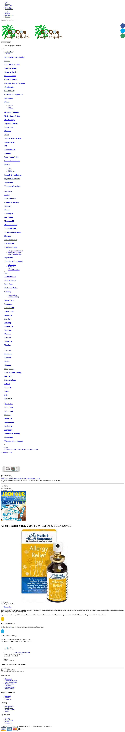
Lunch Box (8, 127)
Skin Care (8, 341)
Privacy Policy (9, 684)
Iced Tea (10, 105)
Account (7, 718)
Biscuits (7, 61)
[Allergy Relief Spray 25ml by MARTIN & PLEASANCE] (44, 602)
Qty (2, 670)
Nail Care (8, 330)
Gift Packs (8, 376)
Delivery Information (11, 680)
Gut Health (8, 217)
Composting (9, 369)
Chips (9, 170)
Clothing (7, 291)
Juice (9, 107)
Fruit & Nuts (11, 171)
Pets (5, 395)
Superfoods (8, 182)
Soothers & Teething (12, 433)
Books (6, 361)
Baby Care (8, 407)
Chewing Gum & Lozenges (14, 83)
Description (7, 607)
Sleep (9, 268)
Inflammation (12, 265)
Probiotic (10, 109)
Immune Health (10, 228)
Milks (6, 135)
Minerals (7, 236)
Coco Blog (8, 685)
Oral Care (8, 426)
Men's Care (8, 326)
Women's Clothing (13, 297)
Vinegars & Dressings (12, 186)
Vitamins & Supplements (13, 261)
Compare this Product (17, 672)
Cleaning (7, 365)
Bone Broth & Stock (12, 65)
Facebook (8, 697)
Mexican (7, 131)
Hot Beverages (9, 120)
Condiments (8, 87)
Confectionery (9, 91)
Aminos (7, 195)
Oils (5, 146)
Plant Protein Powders (14, 252)
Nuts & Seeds (9, 142)
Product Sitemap (9, 709)
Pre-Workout (9, 243)
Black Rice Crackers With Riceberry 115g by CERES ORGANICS (20, 478)
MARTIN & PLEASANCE (22, 652)
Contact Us (8, 699)
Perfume (7, 338)
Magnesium (11, 266)
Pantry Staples (9, 150)
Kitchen (7, 384)
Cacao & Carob (10, 72)
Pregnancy (8, 430)
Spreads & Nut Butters (13, 175)
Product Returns (9, 688)
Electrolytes (8, 213)
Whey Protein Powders (14, 254)
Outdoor (7, 334)
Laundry (7, 387)
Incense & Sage (10, 380)
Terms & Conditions (11, 682)
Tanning (7, 345)
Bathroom (8, 354)
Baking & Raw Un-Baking (14, 57)
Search (7, 711)
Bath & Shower (10, 280)
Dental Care (8, 300)
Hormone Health (10, 225)
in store (11, 627)
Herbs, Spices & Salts (12, 116)
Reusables (8, 399)
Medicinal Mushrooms (12, 232)
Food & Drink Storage (12, 373)
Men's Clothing (12, 295)
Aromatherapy (10, 277)
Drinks (7, 102)
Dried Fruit (8, 98)
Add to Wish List (6, 672)
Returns (7, 721)
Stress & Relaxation (13, 270)
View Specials (9, 708)
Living (6, 391)
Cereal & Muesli (10, 79)
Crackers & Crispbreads (13, 94)
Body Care (8, 284)
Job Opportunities (10, 687)
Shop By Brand (9, 706)
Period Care (8, 311)
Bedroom (7, 358)
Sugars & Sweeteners (12, 179)
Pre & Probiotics (10, 240)
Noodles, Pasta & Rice (12, 138)
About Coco (8, 679)
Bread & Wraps (10, 68)
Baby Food (8, 411)
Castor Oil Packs (10, 288)
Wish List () (8, 723)
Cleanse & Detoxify (11, 202)
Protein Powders (10, 247)
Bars (9, 168)
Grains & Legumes (11, 112)
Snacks (7, 165)
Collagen (7, 206)
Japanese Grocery (11, 123)
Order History (9, 720)
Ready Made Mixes (11, 157)
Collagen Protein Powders (15, 251)
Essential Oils (9, 308)
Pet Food (7, 153)
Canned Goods (10, 76)
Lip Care (7, 319)
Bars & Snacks (10, 199)
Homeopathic (9, 221)
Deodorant (8, 304)
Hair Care (8, 315)
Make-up (7, 323)
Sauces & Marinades (12, 161)
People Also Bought (6, 452)
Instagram (8, 696)
